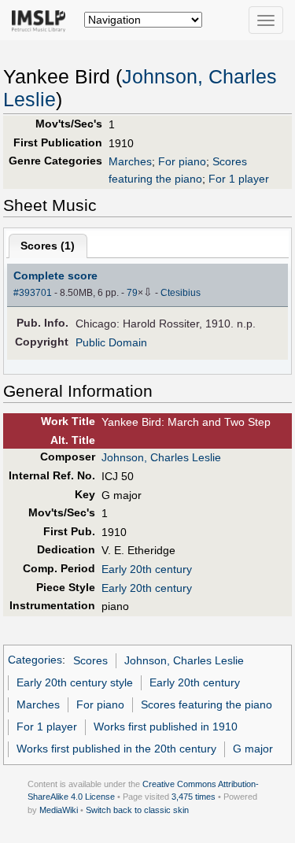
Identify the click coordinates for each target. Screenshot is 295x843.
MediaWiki (58, 810)
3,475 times (193, 796)
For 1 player (238, 178)
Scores (90, 660)
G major (253, 748)
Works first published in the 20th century (116, 748)
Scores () (47, 245)
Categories (35, 660)
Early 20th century (146, 569)
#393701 (32, 292)
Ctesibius (180, 292)
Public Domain (111, 342)
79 (132, 292)
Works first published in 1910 (166, 726)
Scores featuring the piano (206, 704)
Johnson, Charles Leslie (161, 457)
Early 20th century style (75, 682)
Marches (130, 161)
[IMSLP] (42, 19)
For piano (182, 161)
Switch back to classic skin (137, 810)
